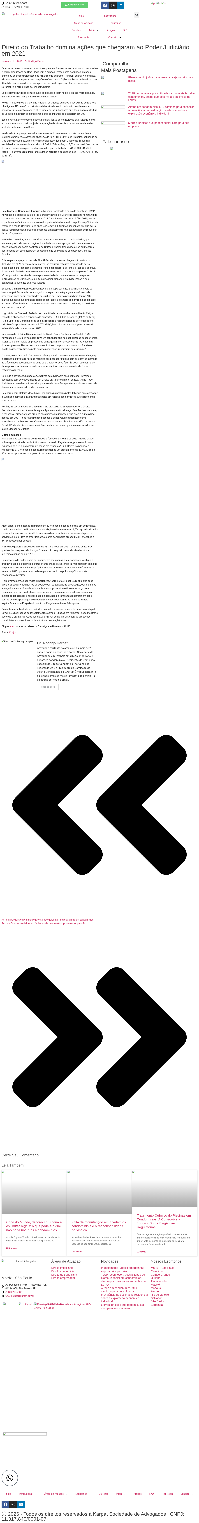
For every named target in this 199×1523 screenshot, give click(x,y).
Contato (112, 37)
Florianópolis (159, 1281)
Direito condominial (63, 1271)
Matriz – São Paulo (162, 1267)
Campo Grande (160, 1274)
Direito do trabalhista (64, 1274)
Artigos (111, 30)
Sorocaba (157, 1304)
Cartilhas (76, 30)
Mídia (92, 30)
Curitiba (155, 1278)
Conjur (12, 632)
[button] (136, 15)
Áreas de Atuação (83, 23)
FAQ (125, 30)
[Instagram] (113, 5)
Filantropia (83, 37)
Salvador (156, 1298)
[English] (159, 3)
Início (81, 15)
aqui (11, 626)
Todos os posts (47, 686)
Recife (155, 1291)
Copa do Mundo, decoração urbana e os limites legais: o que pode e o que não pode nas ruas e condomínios (34, 1226)
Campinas (157, 1271)
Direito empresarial (63, 1278)
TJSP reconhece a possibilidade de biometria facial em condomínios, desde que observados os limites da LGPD (162, 97)
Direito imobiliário (62, 1267)
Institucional (110, 15)
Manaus (156, 1288)
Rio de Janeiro (160, 1294)
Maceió (155, 1284)
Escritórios (115, 23)
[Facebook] (105, 5)
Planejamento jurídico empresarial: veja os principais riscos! (122, 1269)
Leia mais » (11, 1248)
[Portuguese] (153, 3)
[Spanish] (164, 3)
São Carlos (158, 1301)
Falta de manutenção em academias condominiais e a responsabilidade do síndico (99, 1226)
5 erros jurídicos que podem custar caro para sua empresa (122, 1306)
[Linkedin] (120, 5)
